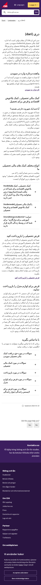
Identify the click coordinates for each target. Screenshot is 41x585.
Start (3, 20)
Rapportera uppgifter (10, 530)
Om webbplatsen (10, 545)
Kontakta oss (33, 445)
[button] (20, 192)
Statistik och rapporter (11, 514)
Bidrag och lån (9, 470)
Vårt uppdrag (7, 502)
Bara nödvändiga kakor (20, 578)
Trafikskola (7, 538)
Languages (12, 20)
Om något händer (9, 487)
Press (5, 510)
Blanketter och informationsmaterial (16, 491)
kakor (21, 565)
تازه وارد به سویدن (32, 89)
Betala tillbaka (8, 479)
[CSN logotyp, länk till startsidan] (4, 4)
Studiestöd (6, 475)
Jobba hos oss (8, 506)
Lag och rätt (7, 518)
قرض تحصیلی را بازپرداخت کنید (27, 277)
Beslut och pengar (9, 483)
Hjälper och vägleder (10, 534)
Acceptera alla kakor (20, 573)
